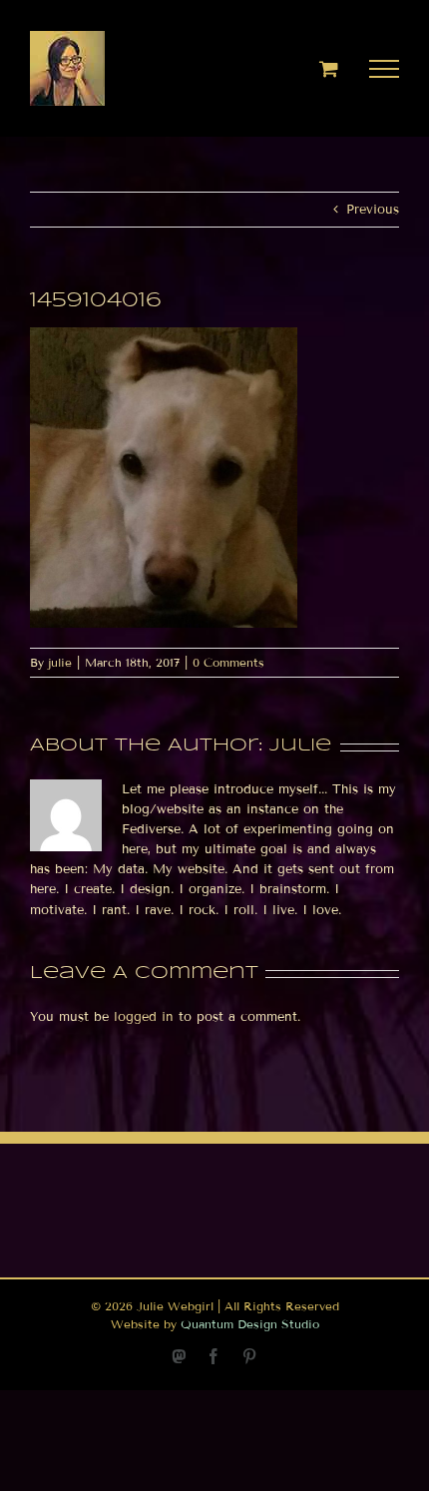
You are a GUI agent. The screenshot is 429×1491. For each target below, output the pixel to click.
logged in (144, 1017)
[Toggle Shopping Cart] (328, 68)
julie (60, 662)
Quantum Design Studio (250, 1323)
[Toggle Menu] (384, 69)
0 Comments (228, 662)
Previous (372, 210)
